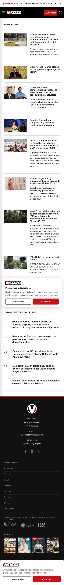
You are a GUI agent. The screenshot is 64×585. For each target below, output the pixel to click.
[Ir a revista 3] (38, 545)
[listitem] (25, 451)
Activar (45, 301)
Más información (38, 573)
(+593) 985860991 (32, 422)
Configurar (17, 579)
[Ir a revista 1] (10, 545)
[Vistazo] (14, 12)
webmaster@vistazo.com (32, 435)
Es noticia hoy (10, 4)
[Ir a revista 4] (52, 545)
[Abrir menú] (3, 12)
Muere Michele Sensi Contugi (41, 4)
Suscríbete (51, 12)
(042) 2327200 (32, 426)
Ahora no (18, 301)
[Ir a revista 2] (24, 545)
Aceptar (46, 579)
